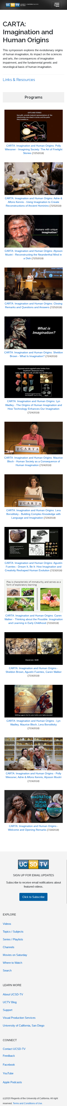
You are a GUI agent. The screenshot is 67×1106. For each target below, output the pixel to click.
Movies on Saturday (15, 954)
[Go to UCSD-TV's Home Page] (22, 5)
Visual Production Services (19, 1017)
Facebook (9, 1064)
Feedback (9, 1055)
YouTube (8, 1073)
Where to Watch (12, 962)
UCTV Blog (10, 1002)
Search (7, 970)
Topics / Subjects (13, 931)
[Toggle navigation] (56, 5)
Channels (8, 947)
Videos (7, 923)
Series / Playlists (13, 939)
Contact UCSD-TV (14, 1048)
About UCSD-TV (13, 994)
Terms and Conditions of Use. (28, 1103)
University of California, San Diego (23, 1025)
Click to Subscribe (33, 896)
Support (7, 1010)
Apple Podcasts (12, 1082)
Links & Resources (19, 79)
